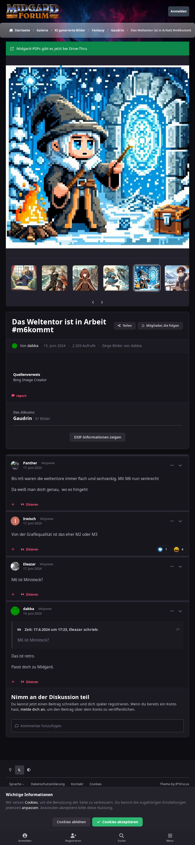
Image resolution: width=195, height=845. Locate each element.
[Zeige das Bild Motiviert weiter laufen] (116, 278)
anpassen (30, 807)
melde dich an (33, 709)
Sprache (15, 784)
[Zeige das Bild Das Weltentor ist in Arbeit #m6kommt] (146, 278)
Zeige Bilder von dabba (122, 345)
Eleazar (29, 564)
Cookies (96, 784)
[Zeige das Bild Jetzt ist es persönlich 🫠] (85, 278)
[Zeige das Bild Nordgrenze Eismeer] (54, 278)
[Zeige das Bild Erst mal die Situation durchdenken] (177, 278)
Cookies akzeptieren (120, 821)
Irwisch (29, 518)
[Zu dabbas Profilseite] (14, 345)
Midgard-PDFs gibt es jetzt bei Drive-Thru (52, 48)
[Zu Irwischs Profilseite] (15, 521)
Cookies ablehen (71, 821)
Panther (30, 463)
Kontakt (77, 784)
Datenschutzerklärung (48, 784)
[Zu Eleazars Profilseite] (15, 566)
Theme (165, 784)
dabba (32, 345)
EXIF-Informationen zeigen (97, 437)
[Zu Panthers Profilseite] (15, 465)
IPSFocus (182, 784)
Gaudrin (22, 418)
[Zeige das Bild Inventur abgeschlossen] (24, 278)
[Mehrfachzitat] (13, 505)
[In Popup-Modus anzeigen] (97, 157)
